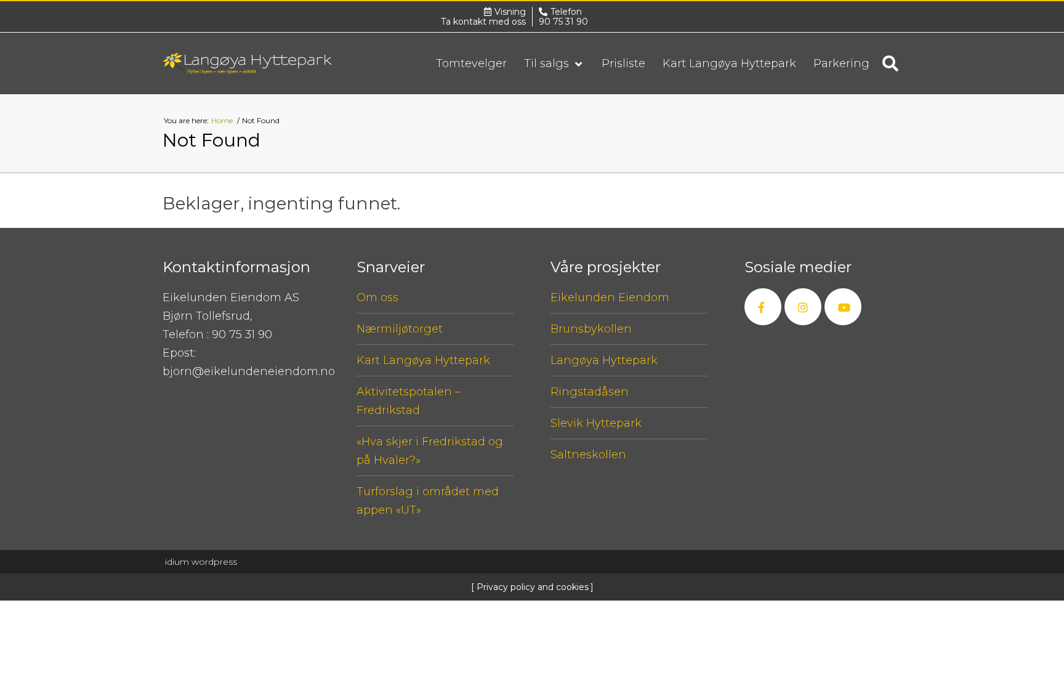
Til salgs (548, 63)
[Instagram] (802, 306)
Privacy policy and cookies (531, 587)
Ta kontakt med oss (483, 21)
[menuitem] (471, 63)
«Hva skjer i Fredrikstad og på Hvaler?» (430, 451)
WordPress (201, 561)
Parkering (841, 63)
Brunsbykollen (591, 329)
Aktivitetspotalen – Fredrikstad (409, 401)
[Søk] (890, 63)
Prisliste (623, 63)
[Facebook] (762, 306)
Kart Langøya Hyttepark (729, 63)
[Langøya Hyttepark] (247, 63)
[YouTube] (842, 306)
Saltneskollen (588, 454)
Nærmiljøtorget (400, 329)
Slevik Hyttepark (596, 423)
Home (223, 120)
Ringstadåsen (589, 392)
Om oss (377, 297)
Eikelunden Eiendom (609, 297)
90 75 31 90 (563, 21)
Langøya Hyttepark (604, 360)
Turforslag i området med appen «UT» (428, 501)
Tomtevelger (471, 63)
